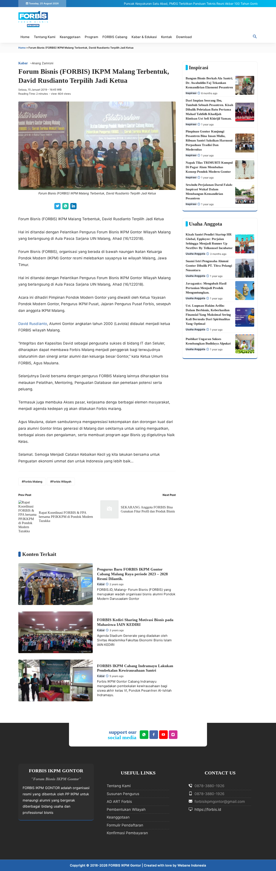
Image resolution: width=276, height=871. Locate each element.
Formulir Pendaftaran (125, 825)
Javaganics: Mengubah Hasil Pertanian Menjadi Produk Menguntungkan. (206, 288)
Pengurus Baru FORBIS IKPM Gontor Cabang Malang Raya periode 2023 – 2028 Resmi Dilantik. (132, 574)
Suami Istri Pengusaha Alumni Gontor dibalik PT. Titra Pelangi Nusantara (209, 265)
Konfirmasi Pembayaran (127, 833)
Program (91, 37)
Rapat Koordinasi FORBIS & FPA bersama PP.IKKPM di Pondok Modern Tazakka (66, 517)
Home (25, 37)
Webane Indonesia (191, 865)
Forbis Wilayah (61, 481)
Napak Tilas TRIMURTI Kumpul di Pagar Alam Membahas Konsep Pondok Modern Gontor (209, 167)
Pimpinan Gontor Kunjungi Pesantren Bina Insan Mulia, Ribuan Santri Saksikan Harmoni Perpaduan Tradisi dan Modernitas (209, 140)
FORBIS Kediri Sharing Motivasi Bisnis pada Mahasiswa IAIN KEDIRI (135, 622)
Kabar (23, 63)
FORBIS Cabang (114, 37)
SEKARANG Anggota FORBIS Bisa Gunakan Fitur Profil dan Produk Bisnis (148, 509)
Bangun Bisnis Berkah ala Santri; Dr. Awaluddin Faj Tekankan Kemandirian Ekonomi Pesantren (209, 83)
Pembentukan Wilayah (126, 809)
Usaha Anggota (195, 253)
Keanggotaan (70, 37)
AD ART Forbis (119, 801)
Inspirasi (191, 93)
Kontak (166, 37)
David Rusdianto (32, 324)
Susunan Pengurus (123, 794)
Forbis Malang (33, 481)
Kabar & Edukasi (144, 37)
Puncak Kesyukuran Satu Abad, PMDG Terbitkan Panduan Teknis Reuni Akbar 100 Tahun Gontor (180, 3)
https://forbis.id (207, 809)
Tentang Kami (44, 37)
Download (184, 37)
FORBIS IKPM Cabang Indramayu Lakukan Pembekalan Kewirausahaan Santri (135, 668)
